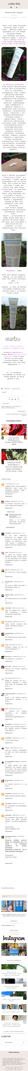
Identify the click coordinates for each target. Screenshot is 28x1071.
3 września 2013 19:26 (15, 644)
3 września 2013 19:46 (18, 666)
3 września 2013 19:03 (18, 621)
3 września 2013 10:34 (12, 484)
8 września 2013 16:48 (18, 815)
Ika (6, 678)
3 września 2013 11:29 (16, 501)
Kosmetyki (7, 388)
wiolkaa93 (8, 656)
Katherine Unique (10, 836)
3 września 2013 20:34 (14, 678)
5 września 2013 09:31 (18, 793)
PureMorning (9, 633)
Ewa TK (7, 570)
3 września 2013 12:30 (16, 570)
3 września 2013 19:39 (18, 656)
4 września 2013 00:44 (19, 724)
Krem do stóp (16, 388)
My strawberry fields (12, 761)
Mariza (4, 392)
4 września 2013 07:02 (18, 738)
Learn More (10, 1068)
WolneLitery (9, 581)
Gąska (7, 748)
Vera (6, 708)
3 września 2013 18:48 (18, 608)
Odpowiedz (9, 496)
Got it (18, 1068)
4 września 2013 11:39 (16, 748)
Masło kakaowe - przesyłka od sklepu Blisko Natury (11, 407)
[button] (7, 6)
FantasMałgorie (10, 693)
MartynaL (8, 666)
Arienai (7, 501)
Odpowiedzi (11, 512)
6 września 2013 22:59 (18, 803)
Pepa (6, 552)
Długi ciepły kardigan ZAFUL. (12, 1012)
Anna (6, 644)
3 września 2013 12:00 (15, 552)
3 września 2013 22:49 (15, 708)
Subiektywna (9, 594)
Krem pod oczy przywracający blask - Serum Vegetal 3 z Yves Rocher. (11, 973)
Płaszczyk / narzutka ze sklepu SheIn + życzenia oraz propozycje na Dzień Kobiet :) (11, 1025)
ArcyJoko (8, 621)
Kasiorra (8, 533)
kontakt (5, 896)
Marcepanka (9, 780)
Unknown (8, 608)
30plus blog (14, 3)
